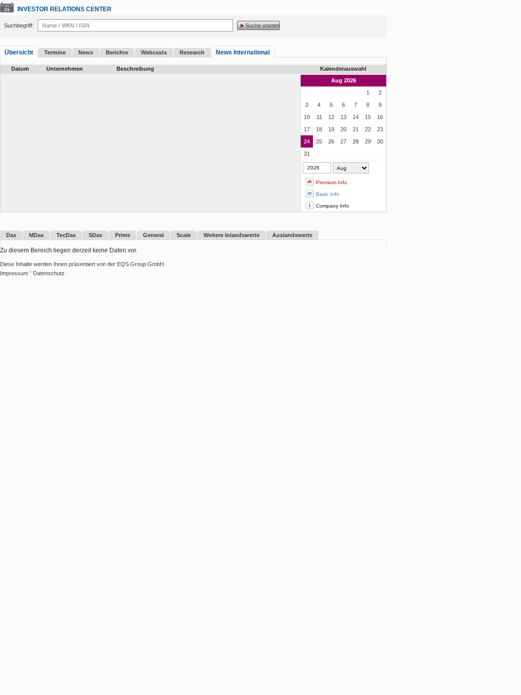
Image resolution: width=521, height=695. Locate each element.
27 (343, 141)
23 (380, 129)
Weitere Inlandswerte (231, 235)
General (153, 235)
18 (319, 129)
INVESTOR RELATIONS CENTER (64, 9)
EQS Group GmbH (140, 264)
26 (331, 141)
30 (380, 141)
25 (319, 141)
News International (243, 52)
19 (331, 129)
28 (356, 141)
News (85, 52)
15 (368, 117)
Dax (11, 235)
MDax (36, 235)
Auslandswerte (292, 235)
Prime (122, 235)
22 (368, 129)
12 (331, 117)
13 (343, 117)
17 (307, 129)
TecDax (66, 235)
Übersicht (19, 52)
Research (192, 52)
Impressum (14, 273)
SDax (95, 235)
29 (368, 141)
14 (356, 117)
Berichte (117, 52)
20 (343, 129)
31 (307, 154)
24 (307, 141)
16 (380, 117)
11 (319, 117)
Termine (55, 52)
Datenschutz (49, 273)
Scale (184, 235)
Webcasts (154, 52)
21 (356, 129)
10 (307, 117)
